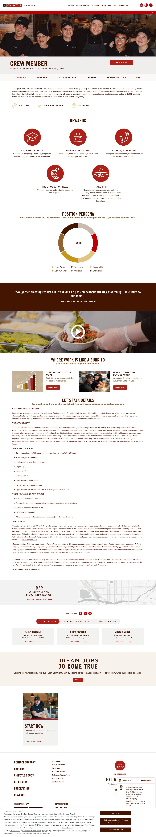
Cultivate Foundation (61, 775)
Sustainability (57, 782)
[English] (152, 12)
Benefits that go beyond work (124, 373)
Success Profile (67, 77)
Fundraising (22, 788)
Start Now (34, 726)
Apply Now (121, 62)
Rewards (42, 77)
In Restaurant (82, 5)
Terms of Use (8, 833)
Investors (56, 768)
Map (138, 77)
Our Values (56, 761)
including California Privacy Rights (34, 831)
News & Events (58, 764)
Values (71, 5)
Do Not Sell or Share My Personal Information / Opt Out (116, 821)
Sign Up (79, 680)
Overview (21, 77)
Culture (92, 77)
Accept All (115, 813)
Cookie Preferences (116, 830)
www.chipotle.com (29, 539)
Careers (29, 5)
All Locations (57, 778)
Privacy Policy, (15, 831)
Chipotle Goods (24, 775)
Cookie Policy (66, 828)
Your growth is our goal (59, 373)
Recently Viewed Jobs (77, 621)
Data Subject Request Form (64, 814)
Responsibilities (116, 77)
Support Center (98, 5)
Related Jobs (48, 621)
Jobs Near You (107, 621)
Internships (124, 5)
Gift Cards (20, 782)
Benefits (112, 5)
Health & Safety (58, 771)
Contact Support (25, 762)
